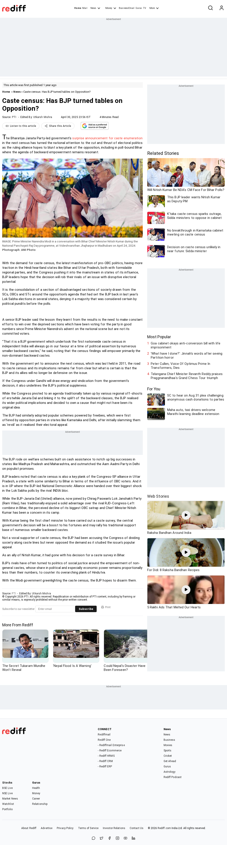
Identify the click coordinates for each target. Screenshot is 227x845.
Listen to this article (23, 126)
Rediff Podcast (173, 777)
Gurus (138, 8)
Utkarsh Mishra (42, 117)
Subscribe (86, 609)
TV (144, 8)
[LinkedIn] (133, 838)
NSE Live (7, 793)
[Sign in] (221, 8)
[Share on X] (101, 838)
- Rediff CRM (105, 761)
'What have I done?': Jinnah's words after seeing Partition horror (186, 356)
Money (108, 8)
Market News (10, 798)
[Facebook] (109, 838)
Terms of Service (88, 828)
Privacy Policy (65, 828)
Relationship (39, 804)
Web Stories (158, 496)
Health (36, 788)
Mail (84, 8)
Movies (168, 745)
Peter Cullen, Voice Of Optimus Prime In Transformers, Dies (180, 366)
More (152, 8)
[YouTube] (125, 838)
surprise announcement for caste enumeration (107, 138)
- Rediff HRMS (106, 755)
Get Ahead (170, 761)
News (93, 8)
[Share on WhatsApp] (93, 838)
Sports (168, 750)
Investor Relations (114, 828)
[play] (186, 515)
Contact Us (136, 828)
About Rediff (28, 828)
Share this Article (60, 126)
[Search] (210, 8)
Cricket (168, 755)
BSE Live (7, 788)
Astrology (170, 771)
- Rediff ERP (105, 766)
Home (77, 8)
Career (36, 798)
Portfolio (7, 809)
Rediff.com (164, 828)
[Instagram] (117, 838)
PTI (14, 117)
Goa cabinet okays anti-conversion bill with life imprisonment (185, 345)
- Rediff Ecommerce (109, 750)
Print (108, 607)
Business (169, 739)
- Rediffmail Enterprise (111, 745)
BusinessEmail (126, 8)
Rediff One (104, 739)
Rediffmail (104, 734)
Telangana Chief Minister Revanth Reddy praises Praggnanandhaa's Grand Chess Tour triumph (187, 376)
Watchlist (8, 804)
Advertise (46, 828)
